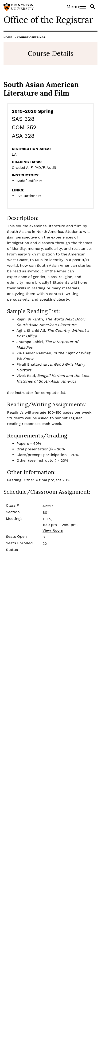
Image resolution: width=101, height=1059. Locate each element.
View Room (53, 530)
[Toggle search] (93, 6)
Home (8, 37)
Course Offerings (31, 37)
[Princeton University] (19, 7)
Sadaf (27, 180)
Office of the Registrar (48, 19)
